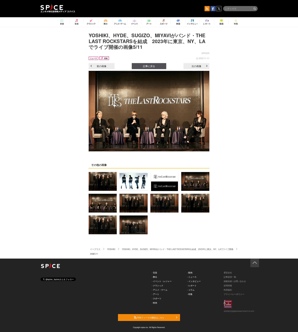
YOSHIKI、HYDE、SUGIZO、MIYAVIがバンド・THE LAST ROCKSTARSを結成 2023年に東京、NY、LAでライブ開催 (177, 249)
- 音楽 (154, 272)
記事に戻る (149, 66)
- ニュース (192, 276)
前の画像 (101, 66)
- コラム (191, 289)
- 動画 (189, 272)
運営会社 (228, 272)
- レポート (192, 285)
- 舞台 (154, 276)
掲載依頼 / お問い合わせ (235, 281)
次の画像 (196, 66)
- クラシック (157, 285)
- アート (155, 294)
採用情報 (228, 285)
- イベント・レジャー (162, 281)
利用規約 (228, 289)
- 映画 (154, 302)
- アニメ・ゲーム (159, 289)
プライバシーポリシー (234, 294)
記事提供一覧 (230, 276)
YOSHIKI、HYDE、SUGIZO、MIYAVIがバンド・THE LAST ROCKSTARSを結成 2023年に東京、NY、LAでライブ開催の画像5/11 (147, 41)
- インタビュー (194, 281)
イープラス (95, 249)
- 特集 (189, 294)
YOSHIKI (111, 249)
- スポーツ (156, 298)
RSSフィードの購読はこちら (150, 317)
